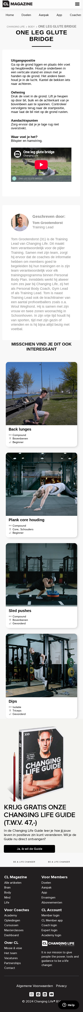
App (59, 15)
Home (10, 15)
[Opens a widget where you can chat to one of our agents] (68, 1005)
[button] (77, 4)
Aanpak (44, 15)
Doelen (26, 15)
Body (31, 26)
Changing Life (16, 26)
